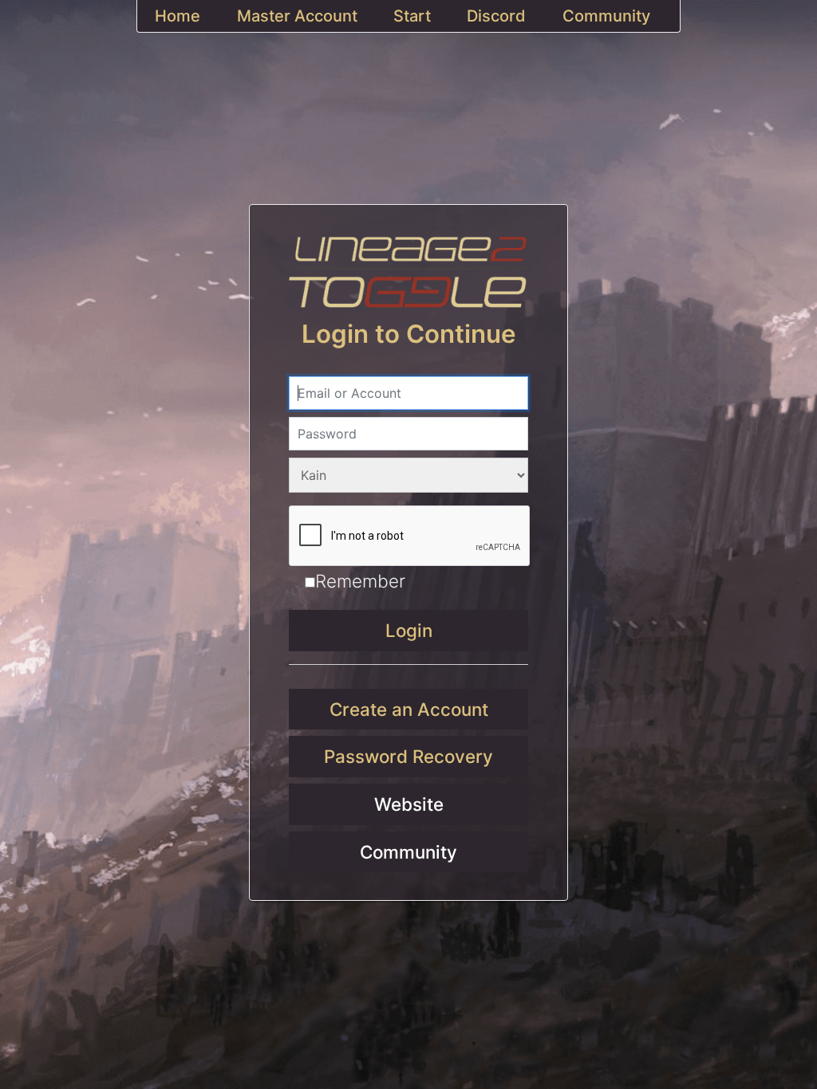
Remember (360, 581)
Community (408, 852)
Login (408, 630)
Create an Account (409, 709)
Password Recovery (408, 756)
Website (409, 804)
